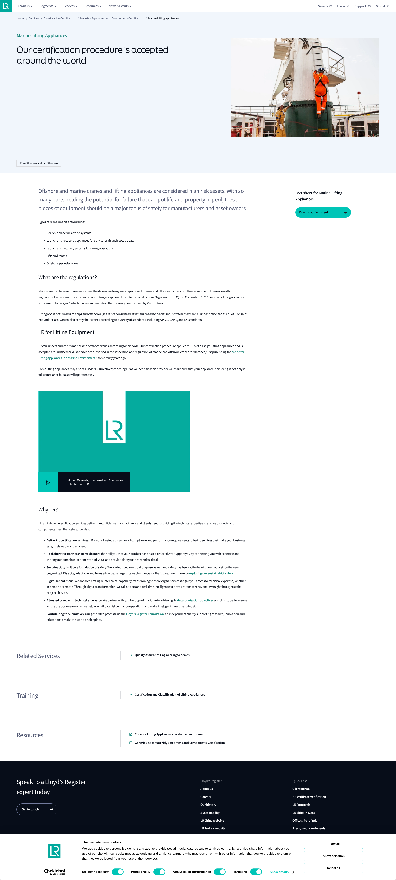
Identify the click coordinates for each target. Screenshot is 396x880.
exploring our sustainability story (211, 573)
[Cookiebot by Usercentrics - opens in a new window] (55, 872)
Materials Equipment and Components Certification (111, 18)
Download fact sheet (313, 212)
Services (34, 18)
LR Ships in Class (303, 812)
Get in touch (30, 809)
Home (20, 18)
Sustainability (210, 812)
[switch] (159, 871)
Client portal (301, 789)
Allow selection (334, 856)
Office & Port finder (305, 820)
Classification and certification (39, 163)
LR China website (212, 820)
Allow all (333, 844)
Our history (208, 804)
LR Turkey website (212, 828)
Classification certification (59, 18)
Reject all (333, 868)
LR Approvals (301, 804)
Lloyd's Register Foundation (145, 614)
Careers (205, 797)
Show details (279, 872)
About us (206, 789)
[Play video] (48, 482)
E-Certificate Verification (309, 797)
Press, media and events (308, 828)
